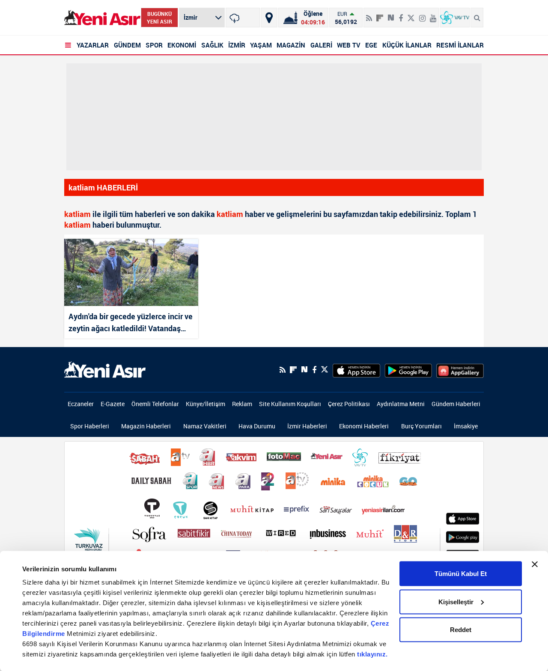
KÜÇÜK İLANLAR (407, 45)
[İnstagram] (422, 14)
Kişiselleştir (456, 601)
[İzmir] (242, 17)
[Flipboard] (379, 15)
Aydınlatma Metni (401, 404)
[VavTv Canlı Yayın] (454, 17)
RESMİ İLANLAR (460, 45)
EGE (371, 45)
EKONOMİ (181, 45)
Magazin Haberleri (146, 426)
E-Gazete (113, 404)
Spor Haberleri (89, 426)
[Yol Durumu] (269, 17)
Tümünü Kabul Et (461, 573)
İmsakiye (466, 426)
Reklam (242, 404)
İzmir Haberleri (307, 426)
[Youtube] (433, 14)
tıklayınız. (372, 654)
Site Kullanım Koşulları (290, 404)
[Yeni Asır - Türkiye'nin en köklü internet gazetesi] (102, 18)
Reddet (460, 629)
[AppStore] (356, 370)
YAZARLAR (93, 45)
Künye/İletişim (205, 404)
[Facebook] (401, 14)
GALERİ (321, 45)
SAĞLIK (212, 45)
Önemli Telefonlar (155, 404)
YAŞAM (261, 45)
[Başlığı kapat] (535, 564)
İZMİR (236, 45)
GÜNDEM (127, 45)
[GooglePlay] (408, 370)
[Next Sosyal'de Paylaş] (390, 14)
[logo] (105, 368)
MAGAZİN (291, 45)
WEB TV (348, 45)
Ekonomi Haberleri (364, 426)
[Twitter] (411, 14)
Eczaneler (81, 404)
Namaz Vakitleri (204, 426)
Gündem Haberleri (456, 404)
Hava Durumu (256, 426)
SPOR (154, 45)
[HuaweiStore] (460, 370)
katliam (77, 214)
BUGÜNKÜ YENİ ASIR (159, 17)
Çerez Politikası (349, 404)
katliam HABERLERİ (103, 187)
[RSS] (369, 14)
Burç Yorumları (421, 426)
